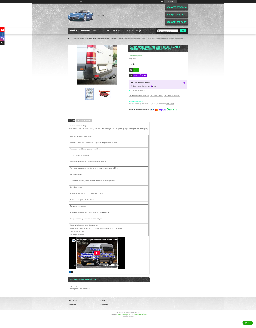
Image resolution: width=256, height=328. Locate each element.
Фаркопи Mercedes (103, 38)
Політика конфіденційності (139, 314)
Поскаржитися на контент (123, 314)
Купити (136, 70)
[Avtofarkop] (81, 15)
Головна (73, 31)
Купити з (136, 75)
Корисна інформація (132, 31)
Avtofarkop (72, 304)
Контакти (116, 31)
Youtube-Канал (104, 304)
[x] (72, 272)
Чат (249, 323)
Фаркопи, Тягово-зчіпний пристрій (85, 38)
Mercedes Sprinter (117, 38)
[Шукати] (183, 30)
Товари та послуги (88, 31)
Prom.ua (137, 312)
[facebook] (70, 272)
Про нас (105, 31)
